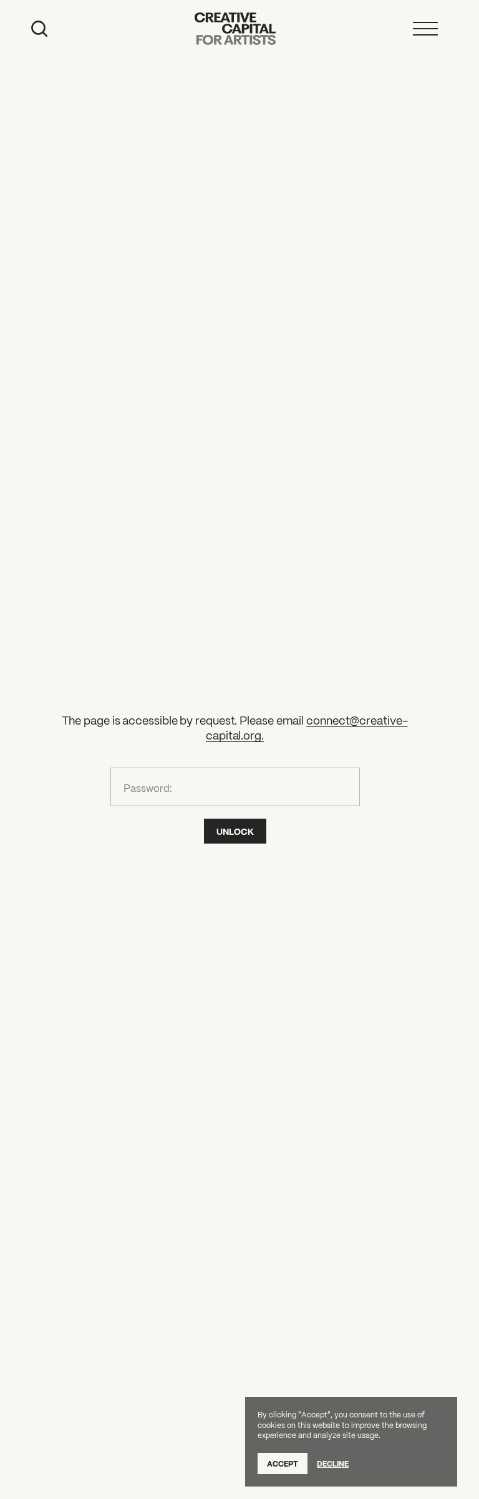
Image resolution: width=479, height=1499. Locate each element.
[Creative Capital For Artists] (235, 28)
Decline (333, 1463)
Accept (282, 1463)
